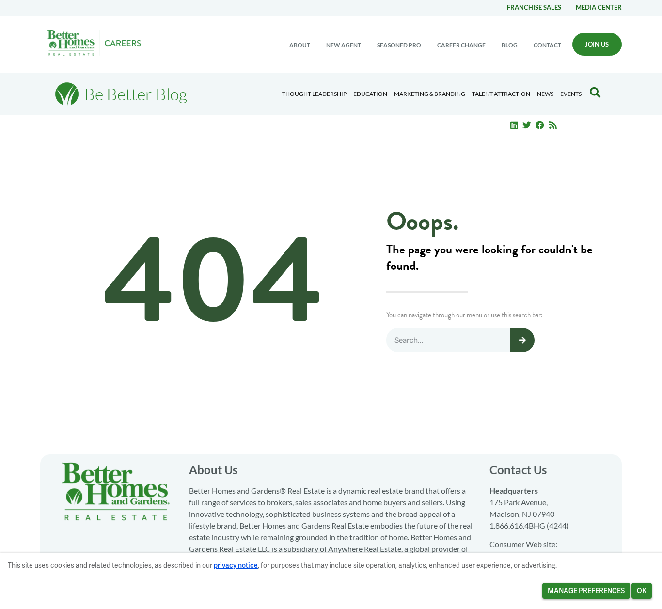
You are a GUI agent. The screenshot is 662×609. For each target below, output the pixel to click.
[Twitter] (527, 125)
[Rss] (553, 125)
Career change (461, 44)
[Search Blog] (595, 92)
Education (370, 93)
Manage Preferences (586, 590)
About (299, 44)
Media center (599, 7)
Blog (510, 44)
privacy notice (236, 565)
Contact (547, 44)
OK (641, 590)
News (545, 93)
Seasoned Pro (399, 44)
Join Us (597, 44)
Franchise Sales (534, 7)
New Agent (343, 44)
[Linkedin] (514, 125)
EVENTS (571, 93)
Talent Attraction (501, 93)
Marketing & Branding (429, 93)
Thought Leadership (314, 93)
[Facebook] (540, 125)
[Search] (522, 340)
